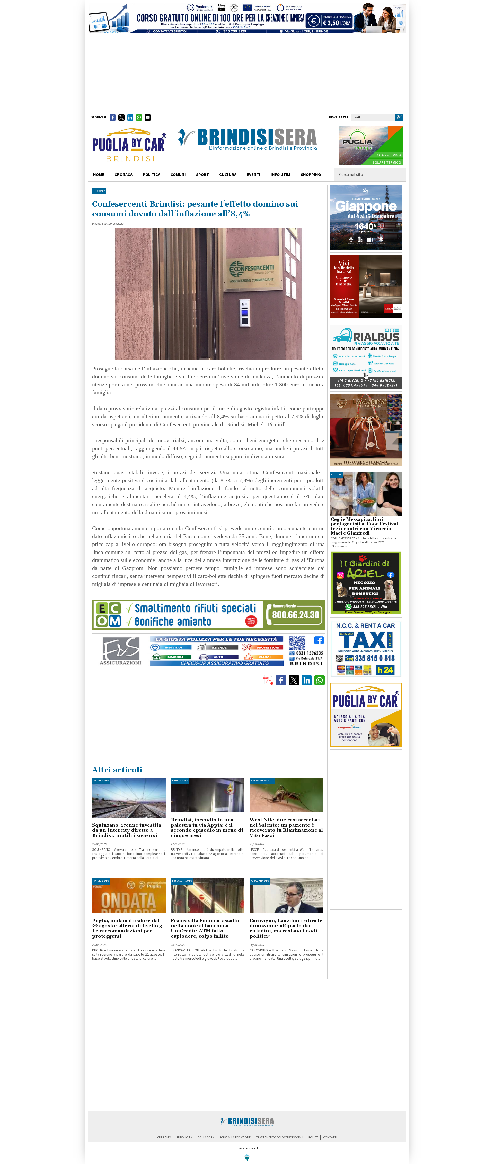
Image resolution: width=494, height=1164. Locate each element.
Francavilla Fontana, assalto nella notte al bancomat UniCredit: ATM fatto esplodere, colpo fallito (205, 928)
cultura (227, 174)
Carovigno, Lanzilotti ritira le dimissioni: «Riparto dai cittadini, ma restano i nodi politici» (286, 928)
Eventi (253, 174)
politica (151, 174)
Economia (99, 191)
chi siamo (164, 1137)
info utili (280, 174)
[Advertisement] (247, 75)
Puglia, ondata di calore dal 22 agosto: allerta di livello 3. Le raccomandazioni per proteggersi (128, 928)
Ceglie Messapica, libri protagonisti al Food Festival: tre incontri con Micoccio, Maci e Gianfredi (365, 526)
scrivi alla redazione (235, 1137)
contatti (330, 1137)
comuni (178, 174)
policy (313, 1137)
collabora (206, 1137)
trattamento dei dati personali (279, 1137)
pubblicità (184, 1137)
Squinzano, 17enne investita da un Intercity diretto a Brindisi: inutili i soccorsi (126, 830)
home (98, 174)
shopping (311, 174)
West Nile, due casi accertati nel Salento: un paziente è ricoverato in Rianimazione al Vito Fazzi (286, 827)
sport (202, 174)
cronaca (123, 174)
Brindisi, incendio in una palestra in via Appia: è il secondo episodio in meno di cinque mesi (207, 827)
